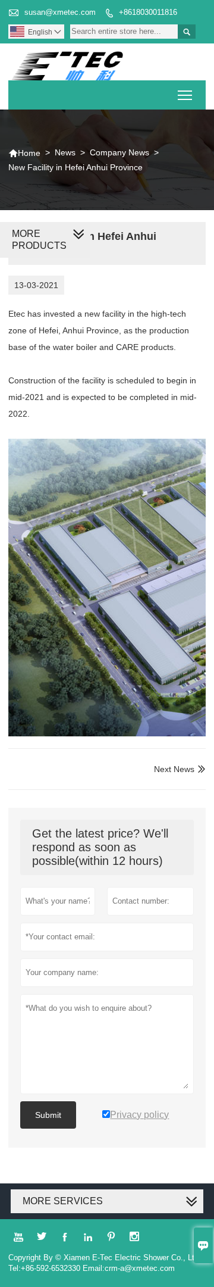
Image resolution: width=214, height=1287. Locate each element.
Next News (174, 769)
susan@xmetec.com (60, 12)
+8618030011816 (148, 12)
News (65, 152)
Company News (119, 152)
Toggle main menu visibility (185, 95)
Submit (48, 1115)
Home (24, 153)
